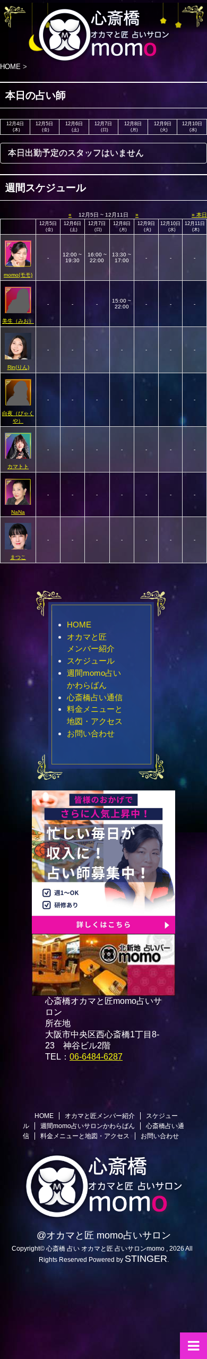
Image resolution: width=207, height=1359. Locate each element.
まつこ (18, 557)
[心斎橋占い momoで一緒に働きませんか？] (103, 928)
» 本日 (199, 215)
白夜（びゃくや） (18, 417)
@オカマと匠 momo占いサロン (104, 1235)
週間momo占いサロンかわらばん (87, 1126)
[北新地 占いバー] (103, 990)
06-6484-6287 (96, 1056)
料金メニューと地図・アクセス (85, 1136)
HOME (79, 624)
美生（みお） (18, 321)
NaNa (18, 512)
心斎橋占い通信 (95, 697)
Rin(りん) (18, 367)
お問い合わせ (91, 733)
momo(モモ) (18, 275)
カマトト (18, 466)
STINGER (146, 1258)
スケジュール (91, 660)
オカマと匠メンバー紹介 (100, 1116)
